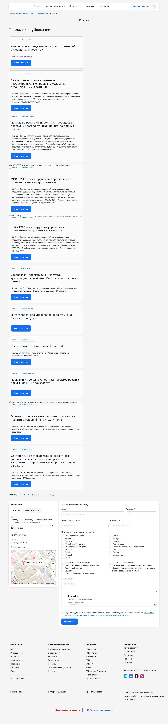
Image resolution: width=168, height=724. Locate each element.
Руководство (16, 653)
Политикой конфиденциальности (112, 615)
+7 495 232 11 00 (148, 670)
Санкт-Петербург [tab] (32, 510)
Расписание (129, 655)
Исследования (17, 678)
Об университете (131, 648)
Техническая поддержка (59, 667)
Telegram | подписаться (101, 710)
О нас (13, 649)
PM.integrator (92, 656)
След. (51, 495)
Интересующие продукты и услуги (78, 532)
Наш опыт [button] (89, 6)
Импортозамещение (58, 692)
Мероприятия (16, 660)
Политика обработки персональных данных (144, 696)
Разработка (53, 660)
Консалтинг (53, 656)
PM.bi (88, 667)
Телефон (130, 509)
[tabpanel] (33, 550)
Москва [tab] (16, 510)
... (40, 495)
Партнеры (15, 664)
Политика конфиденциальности (138, 692)
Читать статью (21, 63)
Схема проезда (18, 547)
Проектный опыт (94, 692)
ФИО (64, 509)
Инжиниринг (54, 653)
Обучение (52, 671)
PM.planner (91, 649)
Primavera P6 (92, 675)
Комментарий (67, 579)
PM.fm (89, 660)
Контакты (104, 6)
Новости (14, 656)
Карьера (14, 671)
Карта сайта (129, 699)
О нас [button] (36, 6)
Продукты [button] (74, 6)
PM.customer (91, 653)
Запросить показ (140, 6)
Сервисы (52, 664)
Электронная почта (70, 520)
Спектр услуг (130, 651)
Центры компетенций (55, 6)
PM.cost (89, 664)
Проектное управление (59, 649)
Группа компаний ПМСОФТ (21, 14)
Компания (115, 520)
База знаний (42, 14)
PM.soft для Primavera (96, 671)
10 (45, 495)
